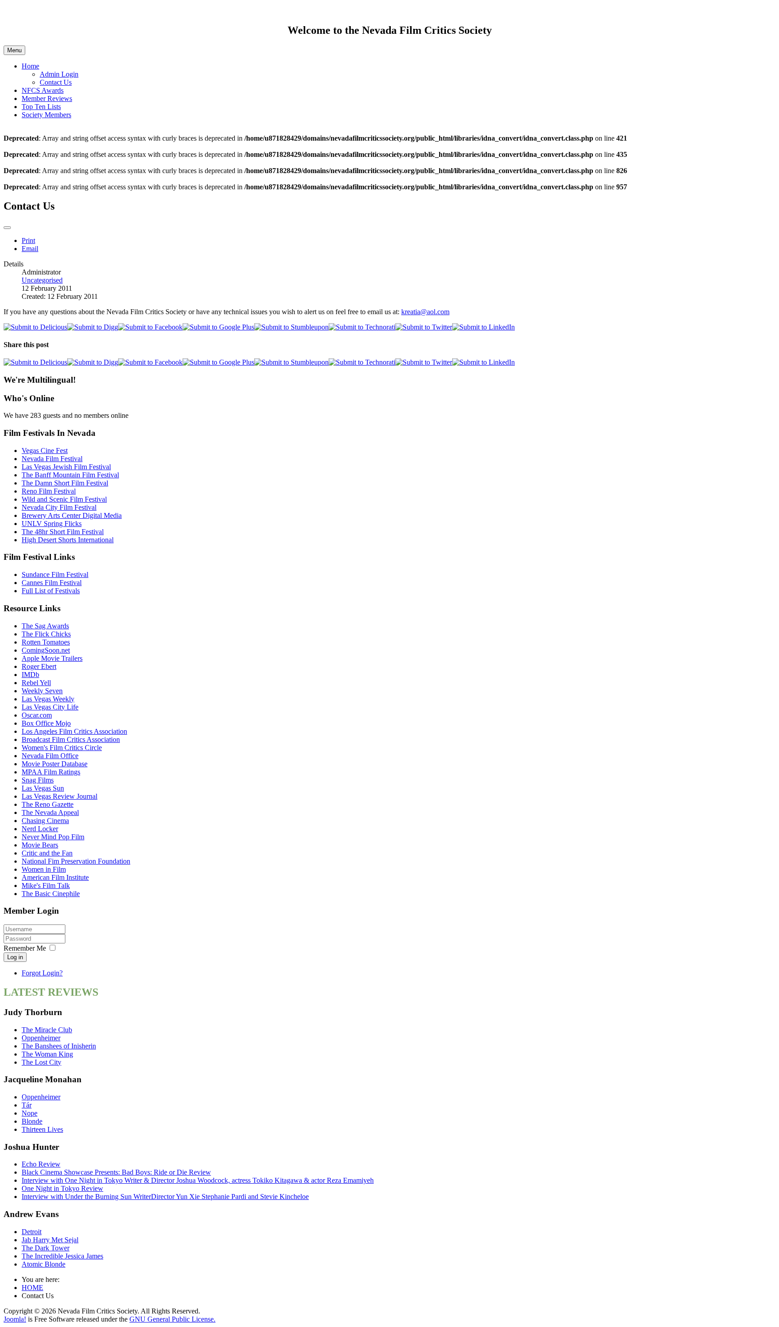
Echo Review (41, 1164)
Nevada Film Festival (52, 458)
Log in (15, 957)
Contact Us (56, 82)
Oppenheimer (41, 1038)
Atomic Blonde (43, 1264)
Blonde (32, 1121)
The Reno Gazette (47, 804)
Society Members (46, 115)
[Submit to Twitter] (423, 327)
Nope (29, 1113)
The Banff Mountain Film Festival (70, 475)
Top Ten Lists (41, 106)
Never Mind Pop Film (53, 837)
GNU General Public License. (172, 1319)
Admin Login (59, 74)
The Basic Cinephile (51, 893)
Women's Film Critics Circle (62, 747)
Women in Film (44, 869)
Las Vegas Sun (43, 788)
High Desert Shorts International (68, 540)
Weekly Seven (42, 691)
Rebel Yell (36, 682)
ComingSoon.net (46, 650)
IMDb (30, 674)
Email (30, 248)
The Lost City (41, 1062)
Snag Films (38, 780)
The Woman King (47, 1054)
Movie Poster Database (54, 764)
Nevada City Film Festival (59, 507)
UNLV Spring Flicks (52, 523)
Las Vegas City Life (50, 707)
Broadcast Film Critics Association (71, 739)
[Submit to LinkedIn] (483, 327)
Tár (27, 1105)
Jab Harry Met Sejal (50, 1240)
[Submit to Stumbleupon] (291, 327)
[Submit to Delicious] (35, 327)
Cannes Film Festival (52, 582)
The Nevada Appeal (50, 812)
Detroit (31, 1231)
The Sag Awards (45, 626)
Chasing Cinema (45, 820)
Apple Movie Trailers (52, 658)
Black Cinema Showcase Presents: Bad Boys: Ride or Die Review (116, 1172)
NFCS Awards (43, 90)
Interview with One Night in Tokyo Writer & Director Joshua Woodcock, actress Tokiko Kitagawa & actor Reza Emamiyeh (198, 1180)
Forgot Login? (42, 973)
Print (28, 240)
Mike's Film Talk (46, 885)
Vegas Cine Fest (45, 450)
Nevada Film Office (50, 756)
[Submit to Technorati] (362, 327)
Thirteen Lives (42, 1129)
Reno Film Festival (49, 491)
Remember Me (25, 948)
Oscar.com (37, 715)
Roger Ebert (39, 666)
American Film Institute (55, 877)
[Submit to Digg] (92, 327)
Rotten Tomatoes (46, 642)
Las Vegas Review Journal (59, 796)
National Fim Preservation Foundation (76, 861)
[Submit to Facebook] (150, 327)
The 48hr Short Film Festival (63, 531)
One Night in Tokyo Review (62, 1188)
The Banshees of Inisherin (59, 1046)
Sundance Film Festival (55, 574)
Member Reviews (47, 98)
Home (30, 66)
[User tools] (7, 227)
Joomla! (15, 1319)
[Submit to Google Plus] (218, 327)
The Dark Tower (45, 1248)
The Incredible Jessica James (62, 1256)
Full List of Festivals (51, 591)
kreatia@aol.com (425, 312)
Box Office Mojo (46, 723)
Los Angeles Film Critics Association (74, 731)
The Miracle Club (47, 1030)
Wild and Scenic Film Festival (64, 499)
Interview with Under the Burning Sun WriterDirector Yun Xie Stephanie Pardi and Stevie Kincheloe (165, 1196)
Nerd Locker (40, 829)
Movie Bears (40, 845)
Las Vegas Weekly (48, 699)
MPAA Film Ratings (51, 772)
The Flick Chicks (46, 634)
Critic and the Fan (47, 853)
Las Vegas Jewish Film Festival (66, 467)
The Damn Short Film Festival (65, 483)
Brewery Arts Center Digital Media (72, 515)
